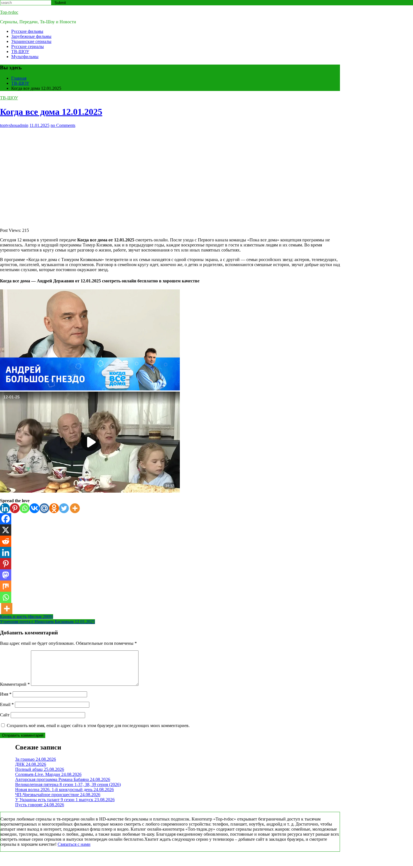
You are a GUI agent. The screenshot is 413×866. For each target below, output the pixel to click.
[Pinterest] (15, 508)
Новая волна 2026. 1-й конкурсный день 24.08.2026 (64, 789)
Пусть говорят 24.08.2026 (39, 804)
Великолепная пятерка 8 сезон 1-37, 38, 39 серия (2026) (68, 784)
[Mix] (5, 586)
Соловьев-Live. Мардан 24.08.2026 (48, 774)
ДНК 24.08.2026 (30, 764)
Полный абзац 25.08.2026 (39, 769)
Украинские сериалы (31, 41)
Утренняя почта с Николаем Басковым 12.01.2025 (47, 621)
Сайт (5, 714)
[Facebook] (5, 518)
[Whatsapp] (25, 508)
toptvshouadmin (14, 125)
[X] (5, 530)
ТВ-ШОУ (20, 51)
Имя (6, 694)
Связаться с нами (74, 844)
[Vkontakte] (34, 508)
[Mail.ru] (44, 508)
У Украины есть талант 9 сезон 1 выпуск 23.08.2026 (65, 799)
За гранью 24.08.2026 (35, 759)
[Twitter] (64, 508)
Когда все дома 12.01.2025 (51, 112)
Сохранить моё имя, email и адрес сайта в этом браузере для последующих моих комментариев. (98, 725)
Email (7, 704)
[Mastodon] (5, 575)
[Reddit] (5, 541)
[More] (75, 508)
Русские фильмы (27, 31)
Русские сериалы (27, 46)
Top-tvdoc (9, 12)
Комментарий (15, 684)
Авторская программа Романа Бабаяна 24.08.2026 (62, 779)
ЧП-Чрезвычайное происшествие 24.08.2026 (57, 794)
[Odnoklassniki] (54, 508)
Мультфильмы (24, 56)
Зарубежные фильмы (31, 36)
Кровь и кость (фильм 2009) (26, 616)
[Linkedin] (5, 508)
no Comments (63, 125)
